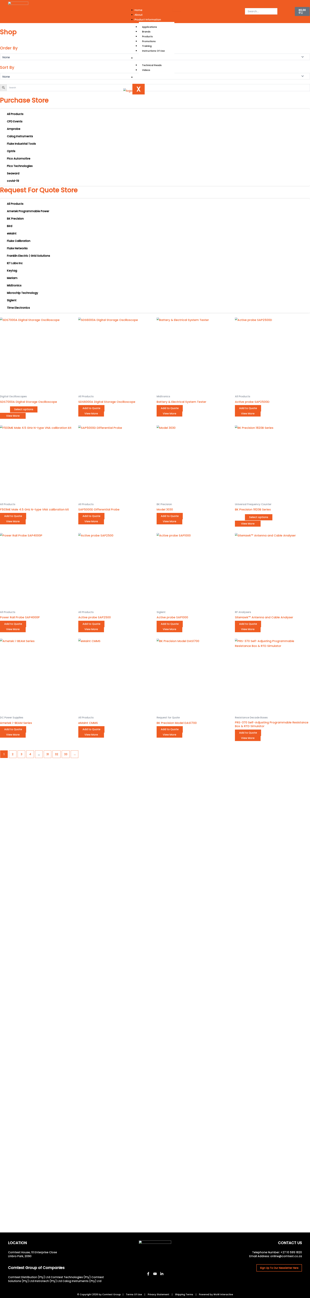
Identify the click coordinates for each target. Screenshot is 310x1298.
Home (138, 10)
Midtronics (14, 285)
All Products (15, 114)
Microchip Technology (22, 293)
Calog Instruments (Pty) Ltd (81, 1281)
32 (56, 754)
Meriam (12, 278)
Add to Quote (91, 408)
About (138, 15)
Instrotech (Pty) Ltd (48, 1281)
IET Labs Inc (15, 263)
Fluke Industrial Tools (21, 144)
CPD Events (14, 121)
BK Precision (15, 219)
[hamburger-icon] (176, 9)
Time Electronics (18, 308)
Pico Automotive (18, 158)
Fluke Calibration (18, 241)
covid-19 (13, 181)
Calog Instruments (20, 136)
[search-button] (250, 18)
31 (47, 754)
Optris (11, 151)
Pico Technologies (20, 166)
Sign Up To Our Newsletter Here (279, 1268)
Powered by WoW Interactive (216, 1294)
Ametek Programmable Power (28, 211)
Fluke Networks (17, 248)
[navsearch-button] (247, 5)
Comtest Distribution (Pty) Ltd (29, 1277)
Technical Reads (152, 65)
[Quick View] (8, 409)
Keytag (12, 271)
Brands (146, 31)
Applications (149, 27)
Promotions (149, 41)
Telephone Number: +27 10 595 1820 (277, 1252)
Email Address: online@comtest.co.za (275, 1256)
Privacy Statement (158, 1294)
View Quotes (285, 12)
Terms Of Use (134, 1294)
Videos (146, 70)
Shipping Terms (184, 1294)
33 (65, 754)
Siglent (11, 300)
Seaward (13, 173)
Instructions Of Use (153, 50)
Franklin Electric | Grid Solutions (28, 256)
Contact (140, 77)
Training (147, 46)
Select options (23, 409)
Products (147, 36)
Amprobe (13, 129)
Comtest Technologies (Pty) (71, 1277)
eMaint (11, 233)
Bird (9, 226)
